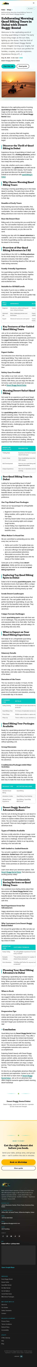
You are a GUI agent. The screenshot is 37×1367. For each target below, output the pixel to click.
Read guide (23, 66)
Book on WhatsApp (18, 1162)
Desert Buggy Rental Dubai (16, 385)
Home (3, 10)
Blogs (9, 10)
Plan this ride (8, 66)
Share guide (18, 1168)
